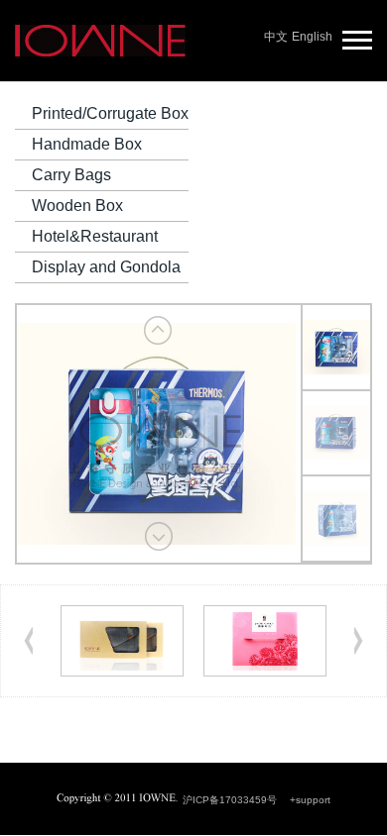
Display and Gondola (106, 267)
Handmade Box (87, 144)
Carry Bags (71, 174)
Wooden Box (77, 205)
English (312, 37)
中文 (276, 37)
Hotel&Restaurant (95, 236)
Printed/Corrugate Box (110, 113)
